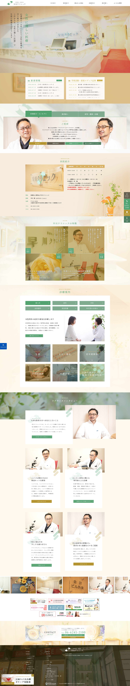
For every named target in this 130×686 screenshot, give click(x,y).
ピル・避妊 (49, 662)
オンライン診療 (73, 185)
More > (59, 80)
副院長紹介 (56, 143)
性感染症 (49, 668)
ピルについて (83, 564)
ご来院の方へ (30, 666)
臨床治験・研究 (50, 674)
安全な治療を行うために (92, 143)
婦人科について (34, 335)
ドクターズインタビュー (42, 437)
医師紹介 (29, 658)
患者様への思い (31, 669)
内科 (48, 658)
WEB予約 (73, 637)
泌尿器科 (49, 656)
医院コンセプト (74, 143)
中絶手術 (49, 664)
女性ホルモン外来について (83, 501)
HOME (53, 3)
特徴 (27, 662)
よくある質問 (118, 3)
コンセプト (30, 660)
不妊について (41, 565)
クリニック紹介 (31, 656)
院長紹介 (37, 143)
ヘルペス (49, 666)
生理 (48, 660)
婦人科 (48, 654)
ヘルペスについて (41, 501)
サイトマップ (29, 673)
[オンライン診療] (127, 219)
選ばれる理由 (79, 3)
